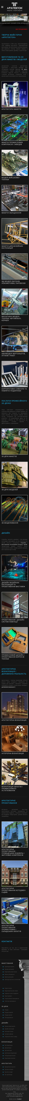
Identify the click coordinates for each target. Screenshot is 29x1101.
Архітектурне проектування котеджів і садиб (14, 890)
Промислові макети (9, 969)
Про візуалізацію (9, 1045)
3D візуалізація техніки (10, 1055)
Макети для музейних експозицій (12, 247)
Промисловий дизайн (10, 1026)
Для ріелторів (8, 1048)
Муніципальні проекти (10, 1067)
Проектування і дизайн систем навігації (13, 621)
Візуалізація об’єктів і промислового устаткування (12, 789)
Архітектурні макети (11, 109)
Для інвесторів (8, 1050)
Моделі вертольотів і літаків (11, 991)
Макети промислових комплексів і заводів (12, 143)
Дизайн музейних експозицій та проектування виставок (13, 585)
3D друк (6, 1010)
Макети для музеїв (9, 977)
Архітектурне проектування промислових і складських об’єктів (11, 928)
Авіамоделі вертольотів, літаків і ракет (13, 355)
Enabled (19, 1099)
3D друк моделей (10, 490)
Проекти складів (8, 1072)
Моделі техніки (8, 988)
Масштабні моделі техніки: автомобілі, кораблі (11, 318)
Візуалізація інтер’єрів (10, 1058)
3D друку (24, 69)
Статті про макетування (10, 1001)
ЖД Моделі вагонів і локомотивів (12, 979)
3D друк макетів (9, 456)
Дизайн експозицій (9, 1029)
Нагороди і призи (9, 1031)
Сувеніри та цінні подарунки (11, 993)
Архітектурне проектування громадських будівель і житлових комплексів (13, 852)
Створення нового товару (11, 1036)
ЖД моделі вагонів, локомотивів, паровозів (13, 282)
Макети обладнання (11, 213)
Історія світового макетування (12, 998)
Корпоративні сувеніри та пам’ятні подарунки (14, 390)
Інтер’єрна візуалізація (13, 753)
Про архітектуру (8, 1074)
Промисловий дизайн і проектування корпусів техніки (13, 657)
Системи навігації (9, 1034)
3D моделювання (10, 523)
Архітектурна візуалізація (14, 720)
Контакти (7, 941)
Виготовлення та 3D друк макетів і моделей (14, 58)
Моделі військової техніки (11, 179)
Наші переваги (8, 996)
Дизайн (6, 533)
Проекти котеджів (9, 1069)
